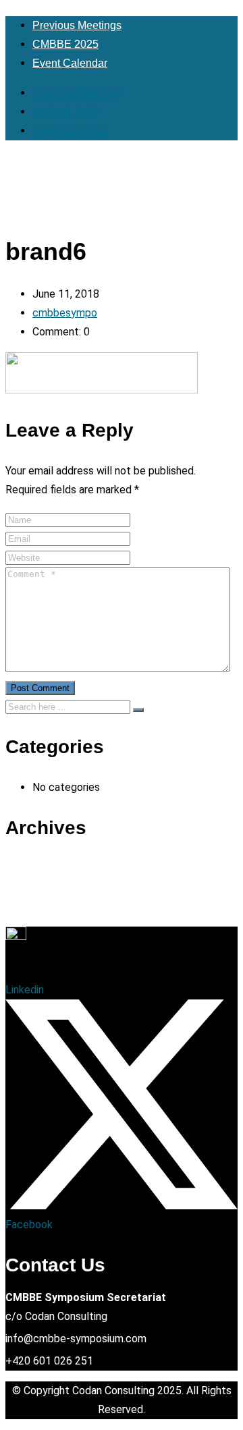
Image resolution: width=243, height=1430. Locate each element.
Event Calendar (69, 63)
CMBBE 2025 (65, 44)
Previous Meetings (77, 25)
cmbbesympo (64, 312)
